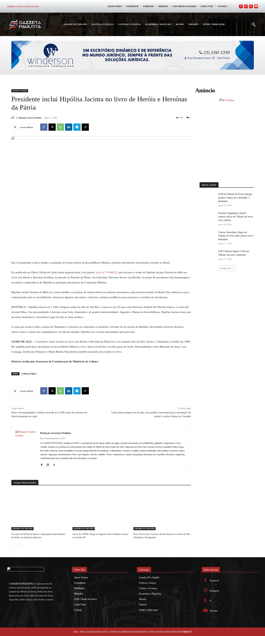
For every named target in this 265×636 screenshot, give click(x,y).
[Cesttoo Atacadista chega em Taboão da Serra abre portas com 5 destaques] (208, 236)
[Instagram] (246, 6)
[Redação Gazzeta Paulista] (13, 118)
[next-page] (19, 546)
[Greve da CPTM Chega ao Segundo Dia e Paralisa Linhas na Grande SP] (101, 510)
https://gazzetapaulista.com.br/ (53, 438)
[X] (52, 127)
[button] (253, 24)
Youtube (213, 610)
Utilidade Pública (29, 374)
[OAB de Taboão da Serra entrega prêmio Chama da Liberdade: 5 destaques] (208, 198)
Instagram (214, 590)
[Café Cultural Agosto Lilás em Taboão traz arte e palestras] (208, 255)
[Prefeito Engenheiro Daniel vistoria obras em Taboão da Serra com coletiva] (208, 217)
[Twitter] (251, 6)
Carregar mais (225, 268)
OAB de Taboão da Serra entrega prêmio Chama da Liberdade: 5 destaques (235, 197)
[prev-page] (13, 546)
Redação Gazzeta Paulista (30, 118)
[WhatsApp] (60, 127)
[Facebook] (241, 6)
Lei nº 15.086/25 (107, 272)
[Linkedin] (68, 127)
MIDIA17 (187, 632)
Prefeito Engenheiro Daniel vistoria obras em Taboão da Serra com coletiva (235, 217)
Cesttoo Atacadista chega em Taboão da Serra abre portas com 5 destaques (236, 236)
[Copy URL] (85, 127)
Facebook (214, 580)
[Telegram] (77, 127)
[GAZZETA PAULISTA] (25, 24)
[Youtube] (256, 6)
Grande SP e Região (19, 91)
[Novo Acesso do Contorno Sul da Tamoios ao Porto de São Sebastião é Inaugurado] (162, 510)
